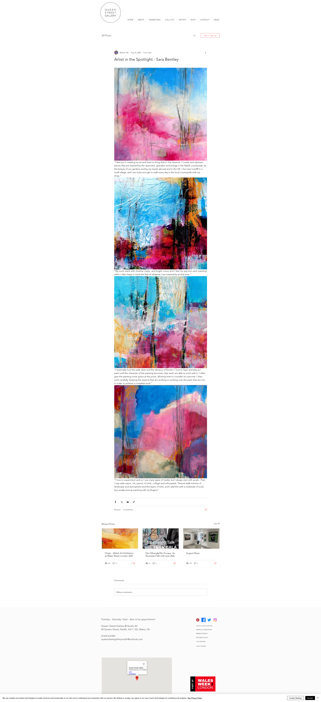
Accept (310, 698)
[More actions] (205, 52)
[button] (194, 35)
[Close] (317, 698)
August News (193, 553)
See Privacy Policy (195, 698)
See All (217, 523)
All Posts (106, 35)
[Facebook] (203, 620)
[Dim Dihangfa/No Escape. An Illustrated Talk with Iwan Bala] (161, 538)
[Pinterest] (198, 620)
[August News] (201, 538)
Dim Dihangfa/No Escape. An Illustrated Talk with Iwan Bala (160, 554)
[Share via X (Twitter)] (121, 502)
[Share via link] (134, 502)
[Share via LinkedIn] (128, 502)
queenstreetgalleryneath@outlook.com (122, 639)
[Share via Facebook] (115, 502)
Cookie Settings (295, 698)
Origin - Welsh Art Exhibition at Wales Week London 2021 (119, 554)
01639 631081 (108, 636)
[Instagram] (215, 620)
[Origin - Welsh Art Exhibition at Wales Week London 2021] (120, 538)
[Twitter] (209, 620)
